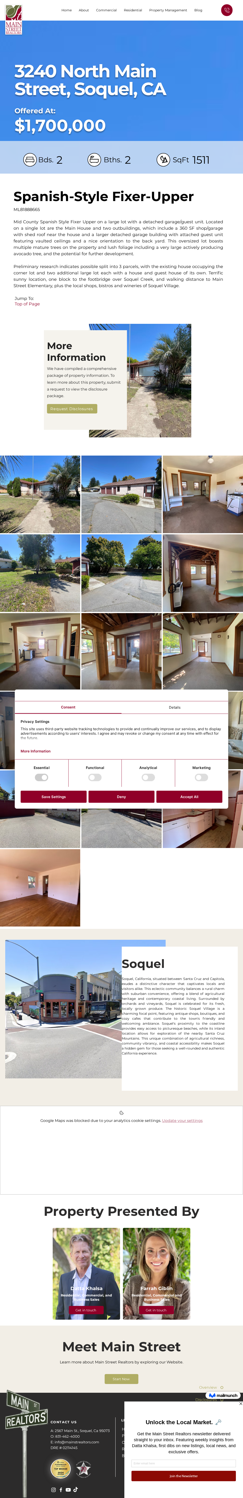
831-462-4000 (67, 1436)
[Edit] (227, 10)
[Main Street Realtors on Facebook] (61, 1490)
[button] (106, 10)
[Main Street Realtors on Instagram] (53, 1490)
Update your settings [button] (182, 1120)
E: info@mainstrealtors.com (75, 1442)
